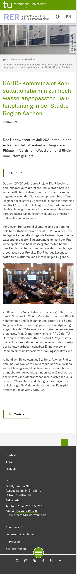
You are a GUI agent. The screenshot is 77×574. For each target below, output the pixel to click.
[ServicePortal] (51, 561)
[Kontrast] (57, 17)
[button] (16, 414)
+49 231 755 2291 (31, 506)
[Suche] (17, 561)
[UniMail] (60, 561)
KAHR (13, 173)
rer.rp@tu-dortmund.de (30, 515)
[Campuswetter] (34, 561)
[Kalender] (25, 561)
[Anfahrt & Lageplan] (43, 561)
